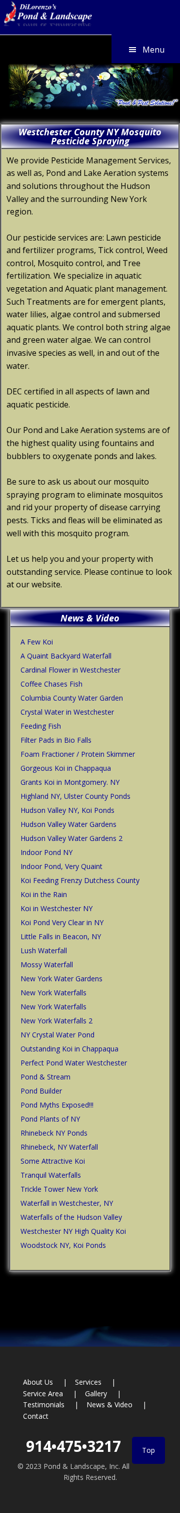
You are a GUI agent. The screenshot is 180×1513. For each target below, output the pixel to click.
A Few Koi (36, 641)
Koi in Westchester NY (56, 908)
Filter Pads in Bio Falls (56, 740)
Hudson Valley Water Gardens (68, 824)
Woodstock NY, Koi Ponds (63, 1245)
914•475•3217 (73, 1446)
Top (148, 1450)
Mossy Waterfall (46, 964)
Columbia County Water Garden (71, 698)
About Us (38, 1382)
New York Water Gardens (61, 978)
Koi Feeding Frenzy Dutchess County (80, 880)
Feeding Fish (40, 726)
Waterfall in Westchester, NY (66, 1203)
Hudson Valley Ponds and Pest (46, 16)
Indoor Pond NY (46, 852)
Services (88, 1382)
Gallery (96, 1393)
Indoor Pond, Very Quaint (61, 866)
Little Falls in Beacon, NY (60, 936)
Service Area (43, 1393)
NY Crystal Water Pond (57, 1034)
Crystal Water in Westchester (67, 712)
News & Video (109, 1404)
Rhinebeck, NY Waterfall (59, 1147)
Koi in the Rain (43, 894)
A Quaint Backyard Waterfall (66, 656)
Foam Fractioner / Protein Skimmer (77, 754)
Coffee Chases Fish (51, 684)
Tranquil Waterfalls (50, 1175)
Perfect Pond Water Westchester (73, 1062)
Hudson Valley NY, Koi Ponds (67, 810)
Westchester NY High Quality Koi (73, 1231)
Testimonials (43, 1404)
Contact (35, 1416)
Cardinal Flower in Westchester (70, 670)
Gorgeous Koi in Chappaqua (65, 768)
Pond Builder (41, 1091)
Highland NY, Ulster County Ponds (75, 796)
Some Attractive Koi (52, 1161)
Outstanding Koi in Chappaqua (69, 1048)
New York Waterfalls (53, 992)
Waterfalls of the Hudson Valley (71, 1217)
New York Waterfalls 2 (56, 1020)
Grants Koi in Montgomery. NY (70, 782)
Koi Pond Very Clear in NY (62, 922)
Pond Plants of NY (50, 1119)
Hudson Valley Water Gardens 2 (71, 838)
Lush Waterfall (43, 950)
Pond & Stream (45, 1077)
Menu (153, 49)
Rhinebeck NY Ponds (54, 1133)
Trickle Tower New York (59, 1189)
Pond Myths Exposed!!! (57, 1105)
